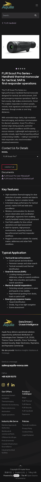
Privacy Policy (27, 428)
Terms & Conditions (29, 425)
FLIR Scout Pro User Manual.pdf (16, 176)
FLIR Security (27, 408)
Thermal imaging (8, 401)
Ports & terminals (8, 441)
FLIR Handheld (10, 23)
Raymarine (26, 414)
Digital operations (8, 415)
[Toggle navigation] (36, 5)
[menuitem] (8, 472)
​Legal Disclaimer (28, 435)
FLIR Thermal (27, 401)
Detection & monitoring (10, 405)
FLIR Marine (26, 404)
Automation (6, 411)
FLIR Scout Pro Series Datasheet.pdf (18, 178)
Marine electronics (8, 408)
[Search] (35, 15)
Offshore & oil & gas (9, 437)
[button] (3, 47)
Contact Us (9, 167)
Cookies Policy (27, 432)
